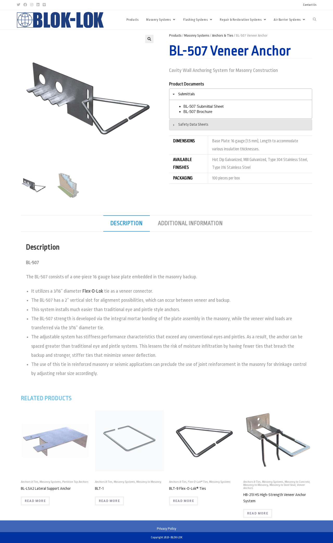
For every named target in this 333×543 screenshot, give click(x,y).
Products (175, 35)
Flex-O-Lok (92, 291)
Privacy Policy (166, 529)
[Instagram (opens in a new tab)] (32, 5)
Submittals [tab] (186, 94)
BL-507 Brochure (197, 111)
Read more (35, 501)
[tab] (126, 224)
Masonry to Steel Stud (283, 485)
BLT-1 (99, 488)
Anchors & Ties (222, 35)
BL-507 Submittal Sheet (203, 106)
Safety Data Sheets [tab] (193, 124)
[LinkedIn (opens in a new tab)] (38, 5)
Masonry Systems (196, 35)
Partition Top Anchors (75, 482)
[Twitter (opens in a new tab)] (19, 5)
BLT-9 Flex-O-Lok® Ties (187, 488)
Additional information (190, 223)
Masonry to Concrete (297, 482)
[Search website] (314, 19)
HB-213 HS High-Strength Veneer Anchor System (274, 498)
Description (126, 223)
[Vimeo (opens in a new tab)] (44, 5)
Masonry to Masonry (148, 482)
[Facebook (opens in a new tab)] (25, 5)
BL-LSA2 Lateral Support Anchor (46, 488)
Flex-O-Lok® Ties (198, 482)
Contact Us (309, 4)
